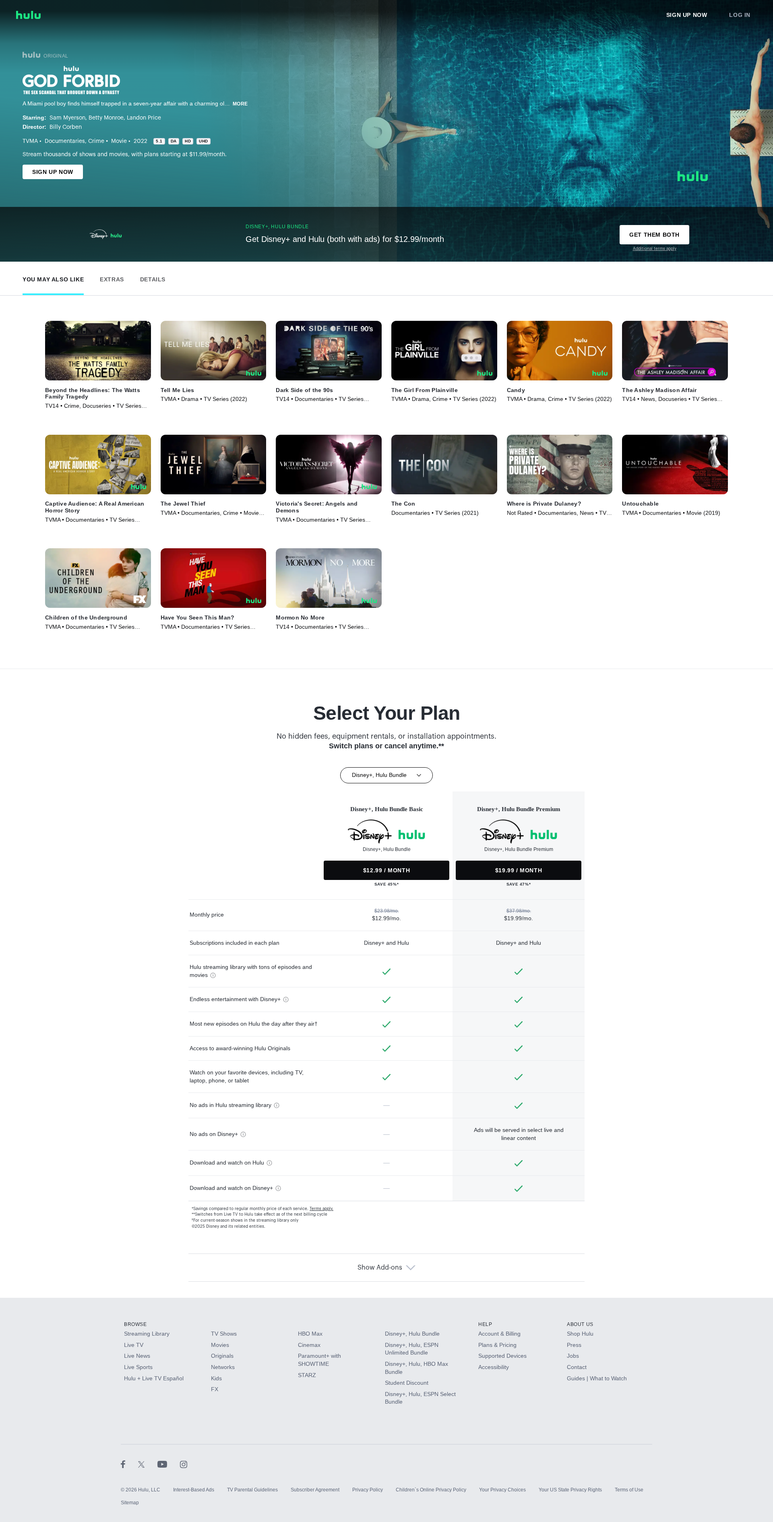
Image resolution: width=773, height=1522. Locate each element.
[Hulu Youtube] (168, 1464)
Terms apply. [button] (321, 1209)
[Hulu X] (147, 1464)
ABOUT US (580, 1324)
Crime (96, 141)
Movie (119, 141)
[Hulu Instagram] (183, 1464)
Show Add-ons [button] (380, 1267)
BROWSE (135, 1324)
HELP (485, 1324)
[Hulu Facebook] (129, 1464)
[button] (53, 277)
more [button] (240, 104)
